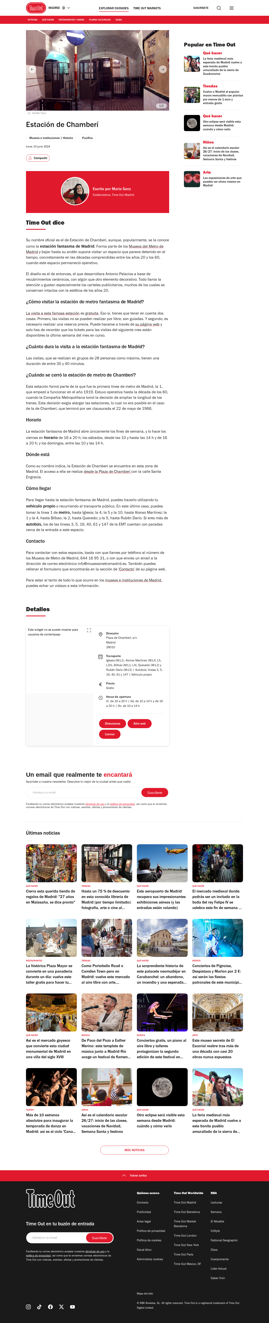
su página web (147, 325)
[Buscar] (218, 8)
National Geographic (224, 1240)
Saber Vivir (218, 1278)
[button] (89, 630)
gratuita (91, 314)
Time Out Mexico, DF (187, 1264)
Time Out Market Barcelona (185, 1224)
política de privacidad (122, 804)
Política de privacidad (151, 1231)
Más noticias (134, 1150)
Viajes (118, 20)
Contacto (142, 1202)
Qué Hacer (48, 20)
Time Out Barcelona (187, 1212)
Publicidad (144, 1212)
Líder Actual (218, 1269)
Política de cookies (149, 1240)
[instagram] (28, 1306)
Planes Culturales (100, 20)
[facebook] (50, 1306)
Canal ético (144, 1250)
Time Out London (185, 1236)
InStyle (215, 1231)
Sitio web (140, 724)
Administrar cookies (150, 1259)
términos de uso (95, 804)
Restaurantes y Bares (71, 20)
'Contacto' (126, 570)
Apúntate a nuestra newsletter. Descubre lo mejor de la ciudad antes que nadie (78, 782)
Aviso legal (144, 1221)
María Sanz (121, 190)
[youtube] (72, 1306)
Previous (32, 69)
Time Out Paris (183, 1254)
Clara (214, 1250)
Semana (216, 1212)
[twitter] (61, 1306)
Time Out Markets (147, 8)
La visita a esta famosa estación (53, 314)
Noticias (32, 20)
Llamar (110, 734)
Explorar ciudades (114, 8)
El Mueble (217, 1221)
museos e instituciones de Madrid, (133, 581)
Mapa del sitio (145, 1294)
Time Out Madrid (185, 1202)
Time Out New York (186, 1245)
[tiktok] (39, 1306)
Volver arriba (138, 1176)
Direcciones (112, 724)
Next (163, 69)
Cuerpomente (220, 1259)
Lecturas (216, 1202)
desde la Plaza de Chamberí (107, 472)
